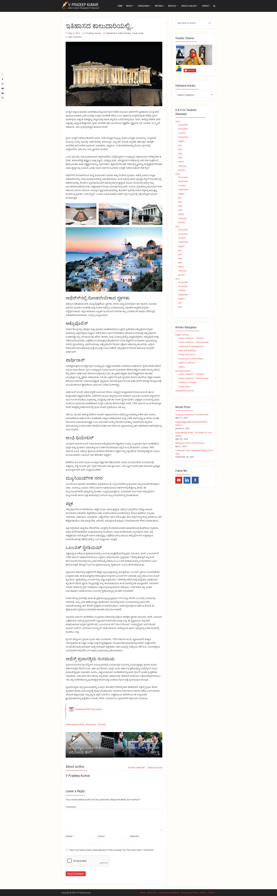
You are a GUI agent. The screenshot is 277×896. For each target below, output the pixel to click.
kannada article (75, 724)
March (181, 161)
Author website (136, 767)
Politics (181, 366)
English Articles (182, 334)
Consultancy (144, 6)
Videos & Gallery (189, 6)
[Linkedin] (187, 480)
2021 (177, 278)
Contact (206, 6)
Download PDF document (88, 709)
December (183, 124)
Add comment (75, 37)
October (182, 133)
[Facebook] (195, 480)
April (180, 157)
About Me (151, 892)
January (181, 169)
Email (101, 836)
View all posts (155, 767)
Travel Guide (138, 33)
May (180, 153)
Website (134, 836)
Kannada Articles (183, 370)
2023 (177, 174)
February (182, 165)
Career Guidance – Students (191, 338)
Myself (129, 6)
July (179, 145)
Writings (159, 6)
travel (102, 724)
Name (70, 836)
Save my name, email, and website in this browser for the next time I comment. (111, 850)
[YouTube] (178, 480)
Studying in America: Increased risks (191, 414)
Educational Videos (189, 892)
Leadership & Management (191, 346)
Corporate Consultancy (168, 892)
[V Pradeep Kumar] (80, 5)
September (183, 137)
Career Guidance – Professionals (193, 342)
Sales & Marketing (186, 350)
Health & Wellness (186, 362)
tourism (91, 724)
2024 (177, 121)
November (183, 128)
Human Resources (186, 354)
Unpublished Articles (184, 390)
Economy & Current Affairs (190, 358)
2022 (177, 226)
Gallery (203, 892)
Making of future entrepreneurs (190, 443)
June (180, 149)
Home (120, 6)
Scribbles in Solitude (187, 382)
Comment (71, 806)
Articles (172, 6)
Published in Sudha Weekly (118, 33)
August (181, 141)
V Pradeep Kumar (93, 33)
